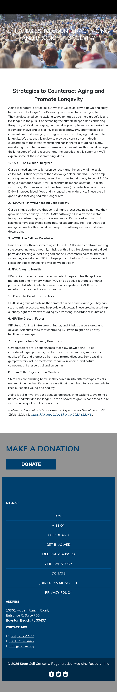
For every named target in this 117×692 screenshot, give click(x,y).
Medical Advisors (58, 554)
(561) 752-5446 (21, 641)
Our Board (58, 535)
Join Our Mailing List (58, 583)
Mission (58, 525)
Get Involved (58, 544)
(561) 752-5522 (22, 636)
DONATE (31, 464)
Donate (59, 573)
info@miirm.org (21, 646)
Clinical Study (58, 564)
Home (59, 516)
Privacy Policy (58, 592)
